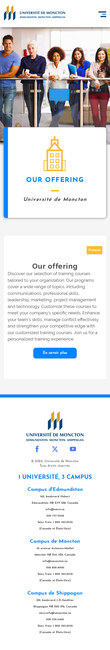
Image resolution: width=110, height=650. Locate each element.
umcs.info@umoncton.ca (55, 613)
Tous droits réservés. (55, 466)
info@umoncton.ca (55, 561)
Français (95, 250)
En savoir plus (55, 353)
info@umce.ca (55, 509)
